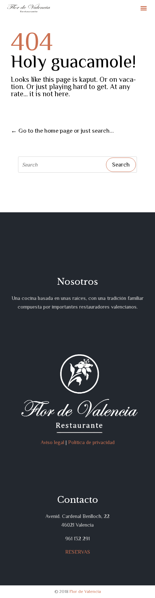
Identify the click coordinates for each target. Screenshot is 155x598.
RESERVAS (77, 552)
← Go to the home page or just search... (62, 130)
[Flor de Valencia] (28, 8)
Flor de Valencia (85, 591)
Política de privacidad (91, 442)
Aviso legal (52, 442)
